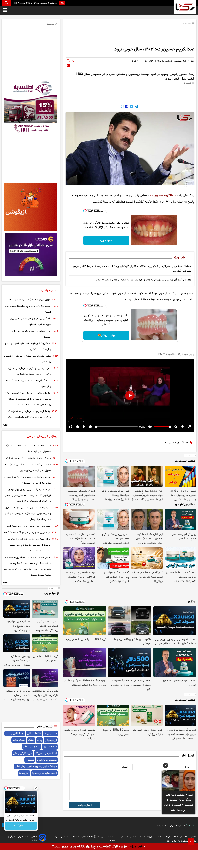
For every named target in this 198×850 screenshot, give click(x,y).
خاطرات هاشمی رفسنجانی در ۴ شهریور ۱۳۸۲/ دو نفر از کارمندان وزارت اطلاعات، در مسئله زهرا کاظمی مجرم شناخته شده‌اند (28, 399)
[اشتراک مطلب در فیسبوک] (126, 107)
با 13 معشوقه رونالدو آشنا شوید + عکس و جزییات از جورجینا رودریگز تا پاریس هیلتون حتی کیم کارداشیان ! (29, 545)
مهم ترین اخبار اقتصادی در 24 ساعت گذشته (28, 458)
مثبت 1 (29, 760)
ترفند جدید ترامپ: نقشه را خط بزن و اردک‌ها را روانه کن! (27, 359)
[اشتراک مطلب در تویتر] (131, 107)
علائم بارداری (50, 747)
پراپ (39, 740)
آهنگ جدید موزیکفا (46, 753)
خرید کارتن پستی (22, 753)
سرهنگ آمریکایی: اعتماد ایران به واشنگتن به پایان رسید (28, 383)
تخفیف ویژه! (106, 240)
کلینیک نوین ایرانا (47, 760)
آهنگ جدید (18, 740)
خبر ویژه (179, 257)
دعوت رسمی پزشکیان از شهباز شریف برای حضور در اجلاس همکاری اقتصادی (29, 371)
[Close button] (36, 788)
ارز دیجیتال (51, 740)
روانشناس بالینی (14, 733)
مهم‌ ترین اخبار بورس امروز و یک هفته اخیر (28, 526)
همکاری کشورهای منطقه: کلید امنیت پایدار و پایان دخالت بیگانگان (28, 346)
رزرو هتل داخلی (31, 747)
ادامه (5, 425)
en (62, 3)
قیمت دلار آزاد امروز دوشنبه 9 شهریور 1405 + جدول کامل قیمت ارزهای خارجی (28, 467)
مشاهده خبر (76, 418)
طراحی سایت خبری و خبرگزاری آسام (22, 838)
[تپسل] (85, 211)
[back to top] (191, 841)
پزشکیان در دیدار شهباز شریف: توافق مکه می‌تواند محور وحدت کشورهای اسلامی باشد (29, 414)
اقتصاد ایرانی (34, 733)
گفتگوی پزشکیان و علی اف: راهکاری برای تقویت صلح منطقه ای (30, 321)
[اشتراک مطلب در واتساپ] (122, 107)
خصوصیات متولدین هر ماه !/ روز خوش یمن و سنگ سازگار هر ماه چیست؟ (27, 480)
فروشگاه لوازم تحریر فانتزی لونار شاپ (36, 766)
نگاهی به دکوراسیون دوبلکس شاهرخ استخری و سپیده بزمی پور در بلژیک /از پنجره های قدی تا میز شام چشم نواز (28, 513)
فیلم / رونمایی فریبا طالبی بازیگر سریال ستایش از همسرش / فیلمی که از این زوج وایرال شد (178, 802)
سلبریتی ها (50, 733)
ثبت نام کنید (21, 826)
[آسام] (42, 838)
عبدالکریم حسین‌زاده (163, 195)
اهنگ (31, 740)
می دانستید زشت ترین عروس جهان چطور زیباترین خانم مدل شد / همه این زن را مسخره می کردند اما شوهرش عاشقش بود (27, 495)
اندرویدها (24, 773)
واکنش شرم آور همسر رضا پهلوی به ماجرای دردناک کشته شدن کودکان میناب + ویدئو (143, 280)
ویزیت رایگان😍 (106, 335)
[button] (165, 766)
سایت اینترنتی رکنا (105, 837)
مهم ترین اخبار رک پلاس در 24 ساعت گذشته (27, 532)
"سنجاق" (190, 825)
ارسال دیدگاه (85, 805)
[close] (144, 847)
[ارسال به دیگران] (68, 65)
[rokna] (185, 7)
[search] (6, 3)
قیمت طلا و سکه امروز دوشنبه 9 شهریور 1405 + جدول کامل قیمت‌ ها (27, 448)
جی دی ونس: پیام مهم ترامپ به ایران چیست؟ (31, 334)
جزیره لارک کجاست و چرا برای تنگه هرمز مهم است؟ (28, 309)
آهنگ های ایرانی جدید (44, 773)
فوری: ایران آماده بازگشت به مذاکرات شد (29, 299)
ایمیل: (124, 767)
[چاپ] (68, 61)
